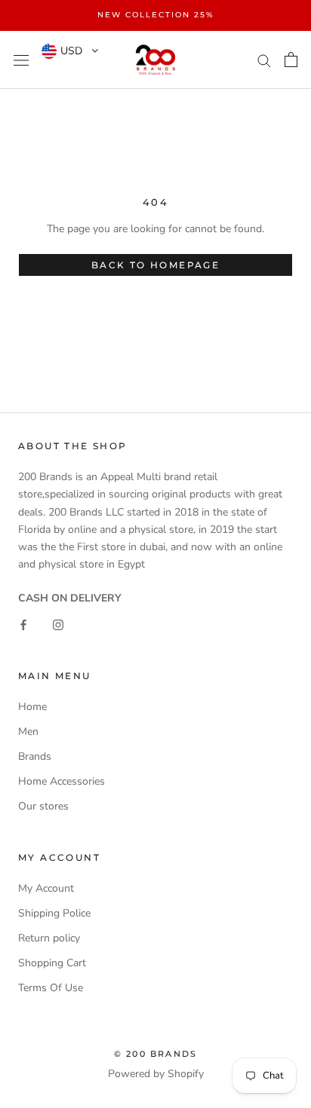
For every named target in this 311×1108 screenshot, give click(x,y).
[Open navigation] (21, 60)
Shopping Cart (52, 963)
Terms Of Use (50, 988)
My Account (46, 888)
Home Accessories (61, 781)
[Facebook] (23, 623)
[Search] (264, 60)
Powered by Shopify (156, 1074)
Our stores (43, 806)
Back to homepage (155, 265)
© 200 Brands (155, 1053)
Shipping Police (54, 913)
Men (28, 731)
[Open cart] (291, 59)
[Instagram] (58, 623)
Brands (34, 756)
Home (32, 706)
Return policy (49, 938)
